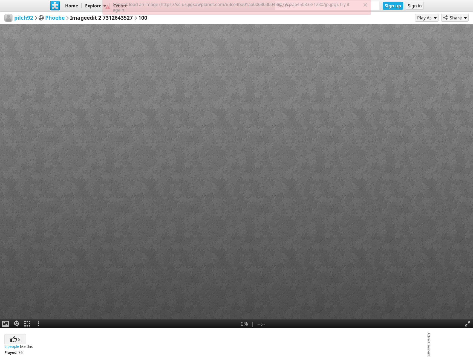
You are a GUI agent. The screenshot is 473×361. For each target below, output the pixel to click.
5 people (11, 346)
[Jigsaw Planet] (55, 5)
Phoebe (55, 17)
